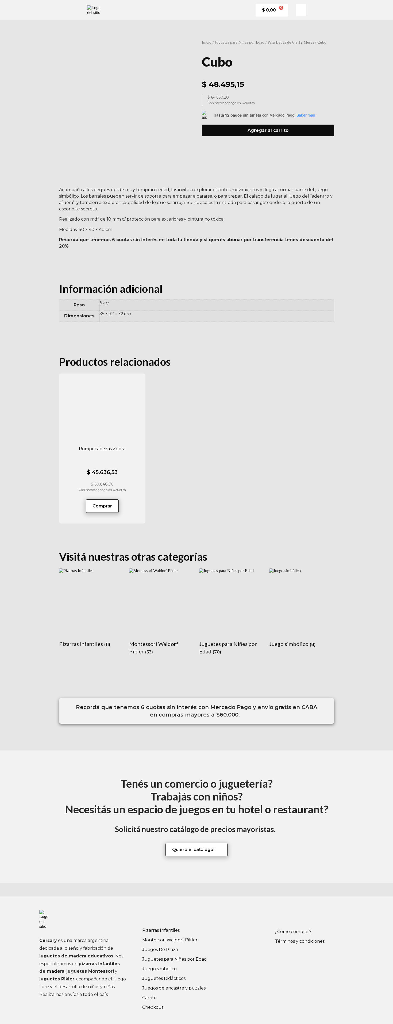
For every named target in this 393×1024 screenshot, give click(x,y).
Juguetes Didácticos (164, 978)
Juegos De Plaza (160, 949)
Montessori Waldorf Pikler (170, 939)
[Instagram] (296, 916)
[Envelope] (311, 916)
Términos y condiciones (300, 941)
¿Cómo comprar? (293, 931)
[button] (301, 10)
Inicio (206, 42)
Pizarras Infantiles (161, 930)
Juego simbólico (159, 968)
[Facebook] (281, 916)
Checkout (153, 1007)
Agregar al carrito (268, 130)
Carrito (149, 997)
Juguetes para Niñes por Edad (239, 42)
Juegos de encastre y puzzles (174, 988)
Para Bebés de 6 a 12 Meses (291, 42)
